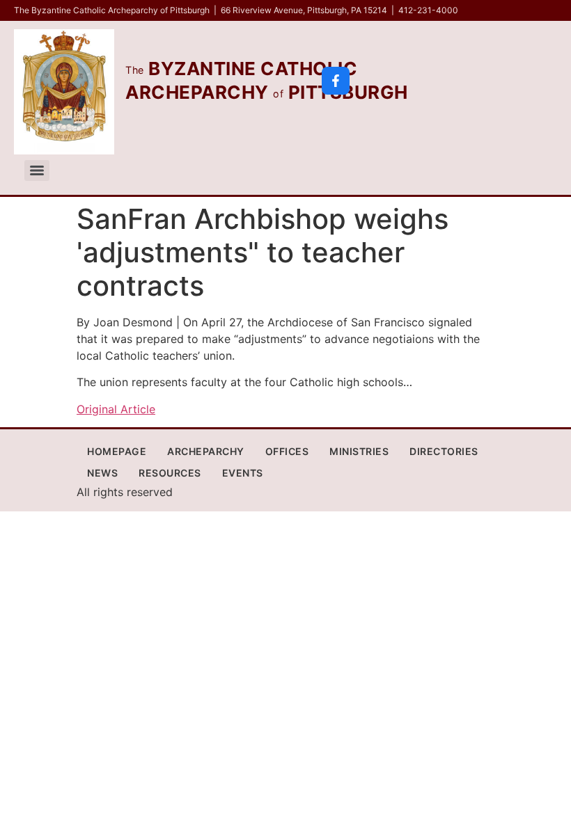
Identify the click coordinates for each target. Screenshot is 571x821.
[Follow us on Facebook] (336, 81)
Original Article (116, 409)
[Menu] (36, 170)
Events (242, 473)
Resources (170, 473)
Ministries (359, 451)
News (102, 473)
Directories (443, 451)
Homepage (116, 451)
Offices (287, 451)
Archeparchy (205, 451)
